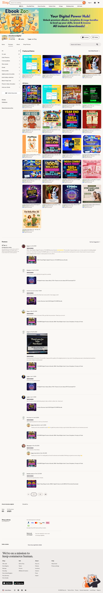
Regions (99, 590)
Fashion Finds (52, 6)
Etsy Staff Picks (30, 6)
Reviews (10, 44)
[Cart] (98, 3)
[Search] (84, 3)
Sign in (89, 2)
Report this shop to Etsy (7, 108)
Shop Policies (27, 44)
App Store (7, 583)
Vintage (61, 6)
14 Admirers (4, 102)
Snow (28, 246)
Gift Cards (79, 6)
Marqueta (29, 445)
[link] (28, 494)
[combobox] (45, 3)
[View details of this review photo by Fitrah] (37, 343)
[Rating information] (9, 39)
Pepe (28, 311)
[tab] (11, 51)
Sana (32, 425)
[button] (85, 37)
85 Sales (4, 99)
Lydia (28, 376)
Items (3, 44)
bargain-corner (30, 473)
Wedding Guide (70, 6)
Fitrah (28, 331)
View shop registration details (35, 545)
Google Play (19, 583)
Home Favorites (41, 6)
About (18, 44)
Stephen (29, 270)
